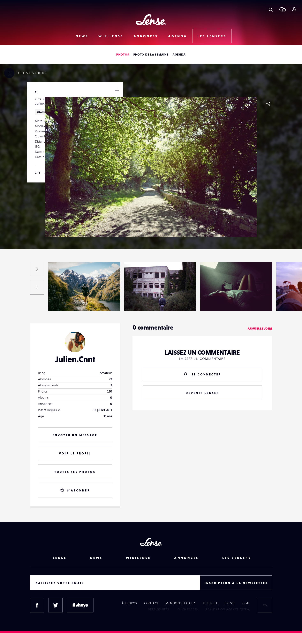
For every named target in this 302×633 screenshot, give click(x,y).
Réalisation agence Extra (227, 609)
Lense (60, 558)
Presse (230, 603)
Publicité (210, 603)
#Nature (43, 112)
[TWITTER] (55, 605)
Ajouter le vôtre (260, 328)
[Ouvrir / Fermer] (117, 90)
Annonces (146, 36)
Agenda (177, 36)
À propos (129, 603)
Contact (151, 603)
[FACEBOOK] (37, 605)
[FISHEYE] (80, 605)
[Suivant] (37, 269)
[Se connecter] (294, 9)
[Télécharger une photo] (282, 9)
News (82, 36)
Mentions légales (181, 603)
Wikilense (110, 36)
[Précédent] (37, 287)
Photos (122, 54)
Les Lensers (211, 36)
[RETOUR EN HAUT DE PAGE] (265, 605)
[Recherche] (271, 9)
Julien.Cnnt (44, 103)
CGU (245, 603)
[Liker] (247, 106)
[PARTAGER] (268, 104)
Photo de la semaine (151, 54)
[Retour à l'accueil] (151, 19)
